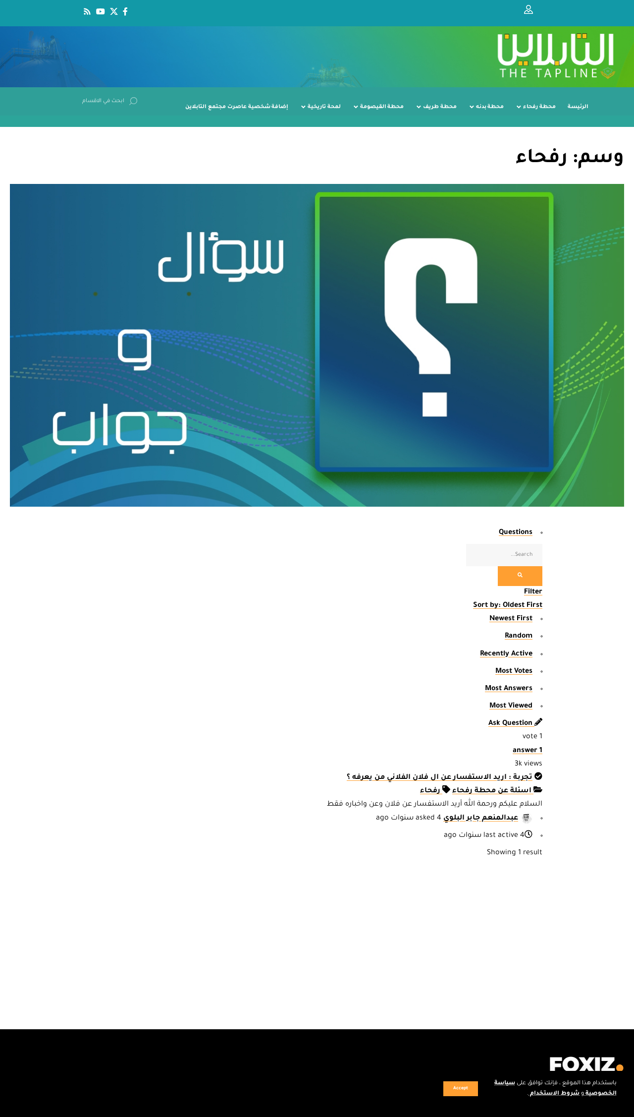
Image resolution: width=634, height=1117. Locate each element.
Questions (515, 533)
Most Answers (508, 689)
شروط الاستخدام (554, 1094)
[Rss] (87, 11)
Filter (533, 592)
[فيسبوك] (125, 11)
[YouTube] (100, 11)
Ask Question (511, 724)
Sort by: (507, 606)
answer (527, 751)
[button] (460, 1088)
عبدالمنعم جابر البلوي (480, 819)
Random (518, 637)
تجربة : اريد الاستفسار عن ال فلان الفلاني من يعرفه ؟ (439, 778)
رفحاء (431, 791)
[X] (113, 11)
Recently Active (506, 654)
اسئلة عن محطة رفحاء (492, 791)
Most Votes (513, 672)
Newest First (510, 619)
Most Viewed (510, 706)
